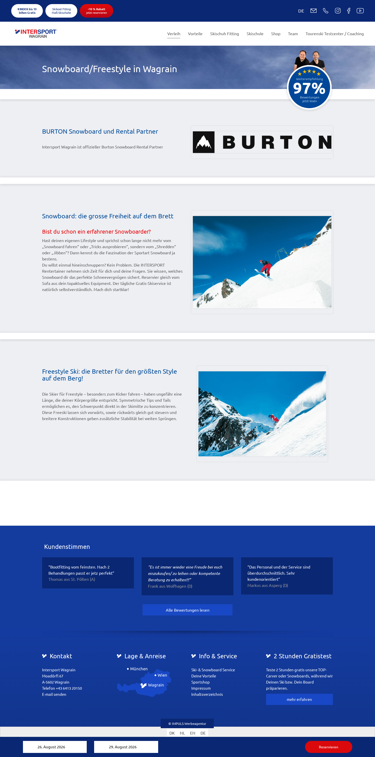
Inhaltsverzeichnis (207, 694)
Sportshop (200, 681)
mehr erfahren (299, 699)
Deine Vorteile (203, 675)
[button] (297, 10)
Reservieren (328, 747)
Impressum (201, 688)
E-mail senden (54, 694)
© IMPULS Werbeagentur (187, 723)
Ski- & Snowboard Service (213, 669)
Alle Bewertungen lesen (187, 609)
